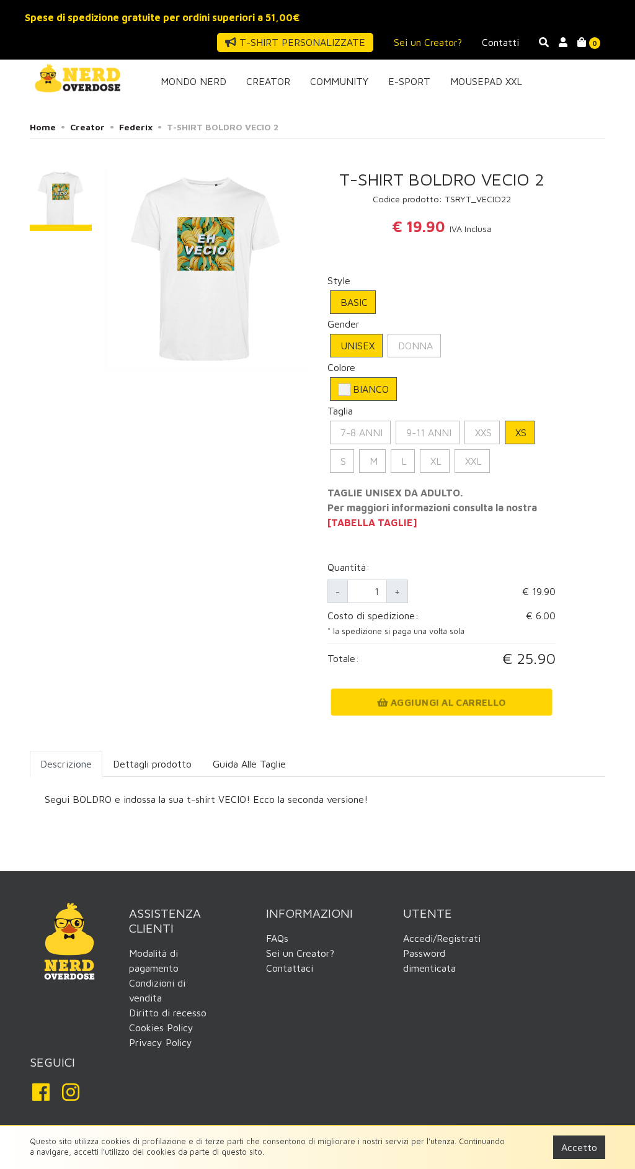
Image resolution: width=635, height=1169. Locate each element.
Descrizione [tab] (66, 763)
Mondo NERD (193, 81)
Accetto (579, 1147)
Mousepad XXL (486, 81)
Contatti (500, 42)
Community (339, 81)
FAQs (277, 938)
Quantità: (348, 567)
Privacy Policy (160, 1042)
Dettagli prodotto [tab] (152, 763)
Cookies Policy (161, 1027)
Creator (268, 81)
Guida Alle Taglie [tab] (249, 763)
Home (43, 127)
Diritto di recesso (167, 1012)
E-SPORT (409, 81)
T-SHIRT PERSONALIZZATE (300, 42)
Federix (136, 127)
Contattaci (289, 968)
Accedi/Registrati (442, 938)
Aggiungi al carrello (447, 702)
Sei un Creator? (428, 42)
